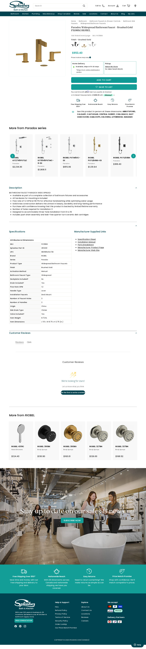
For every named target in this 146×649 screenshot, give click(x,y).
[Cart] (135, 6)
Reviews (85, 617)
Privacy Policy (61, 614)
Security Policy (61, 621)
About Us (114, 14)
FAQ (57, 607)
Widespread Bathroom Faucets (93, 23)
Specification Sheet (87, 239)
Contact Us (86, 610)
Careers (85, 621)
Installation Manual (86, 242)
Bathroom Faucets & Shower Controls (105, 21)
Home (73, 21)
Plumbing (36, 14)
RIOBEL (30, 415)
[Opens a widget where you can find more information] (137, 645)
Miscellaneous (49, 14)
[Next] (133, 156)
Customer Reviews (19, 333)
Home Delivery (78, 63)
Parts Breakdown (86, 244)
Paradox (31, 128)
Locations (93, 14)
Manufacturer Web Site (88, 250)
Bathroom (15, 14)
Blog (123, 14)
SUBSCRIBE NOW (72, 520)
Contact (104, 14)
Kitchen (25, 14)
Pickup (108, 63)
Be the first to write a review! (73, 392)
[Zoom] (37, 48)
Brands (76, 14)
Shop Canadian (64, 14)
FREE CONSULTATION (23, 620)
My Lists (131, 14)
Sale (84, 14)
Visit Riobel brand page (80, 35)
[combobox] (60, 5)
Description (15, 187)
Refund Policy (61, 610)
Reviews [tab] (20, 342)
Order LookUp (61, 624)
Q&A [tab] (29, 342)
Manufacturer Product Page (91, 247)
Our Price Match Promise (66, 628)
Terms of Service (62, 617)
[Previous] (12, 156)
